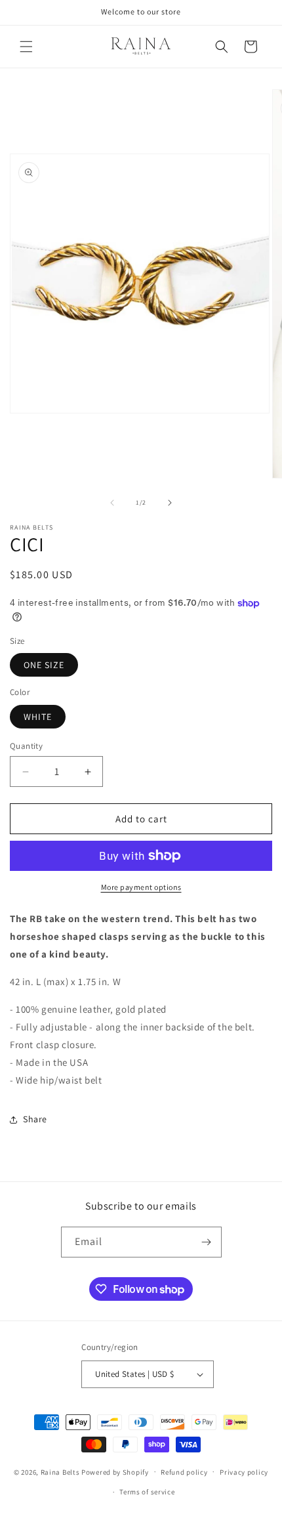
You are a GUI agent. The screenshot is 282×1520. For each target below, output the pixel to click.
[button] (26, 46)
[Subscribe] (206, 1242)
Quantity (26, 745)
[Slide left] (112, 502)
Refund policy (184, 1472)
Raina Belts (60, 1471)
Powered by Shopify (115, 1471)
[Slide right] (169, 502)
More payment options (141, 887)
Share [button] (35, 1119)
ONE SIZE (44, 665)
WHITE (38, 717)
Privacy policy (244, 1472)
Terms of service (146, 1491)
